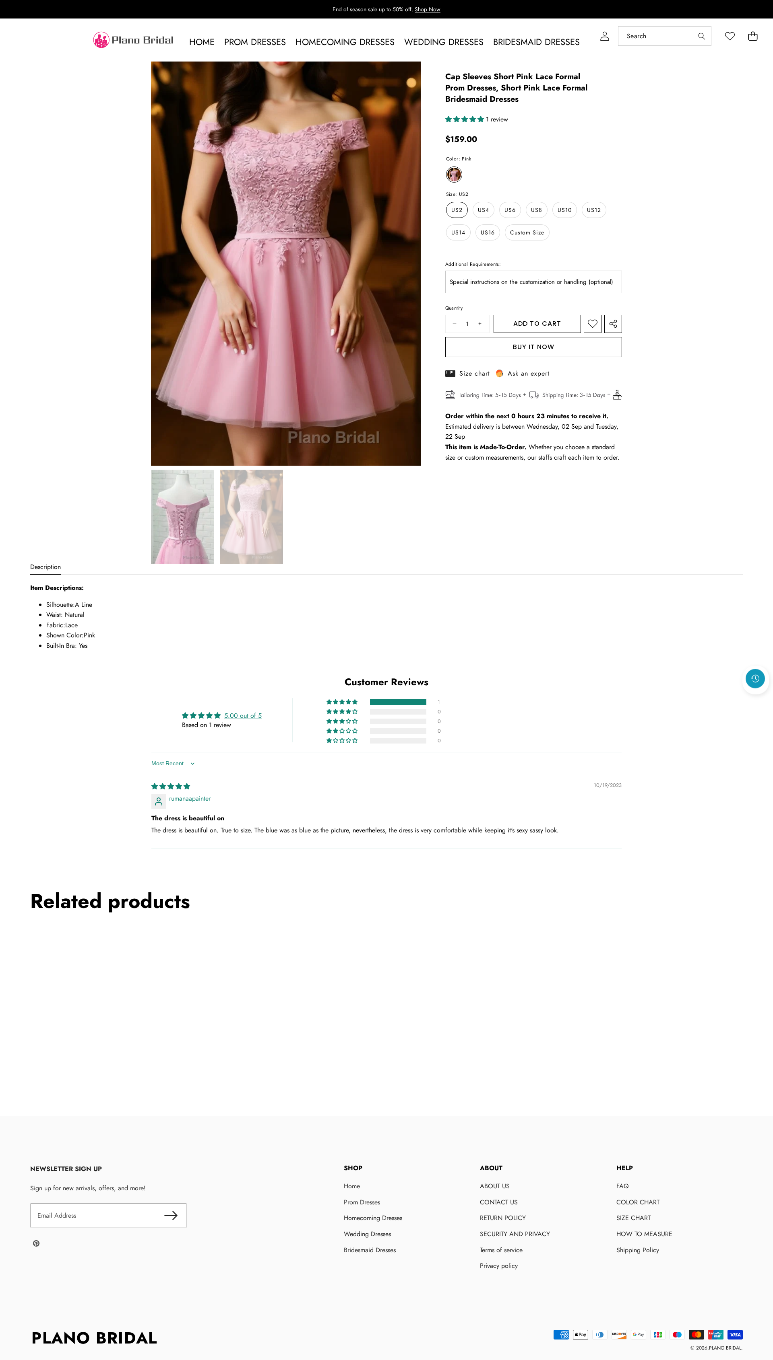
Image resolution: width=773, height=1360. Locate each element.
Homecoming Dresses (373, 1217)
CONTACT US (499, 1202)
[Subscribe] (171, 1216)
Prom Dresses (362, 1202)
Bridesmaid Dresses (370, 1250)
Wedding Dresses (367, 1234)
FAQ (622, 1186)
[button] (753, 36)
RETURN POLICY (503, 1217)
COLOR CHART (637, 1202)
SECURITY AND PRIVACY (515, 1234)
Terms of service (501, 1250)
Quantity (454, 308)
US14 (458, 232)
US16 (488, 232)
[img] (170, 786)
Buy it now (533, 346)
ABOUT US (495, 1186)
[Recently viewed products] (755, 678)
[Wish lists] (730, 36)
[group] (182, 517)
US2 (457, 210)
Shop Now (427, 9)
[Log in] (604, 36)
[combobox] (665, 36)
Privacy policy (499, 1265)
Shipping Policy (637, 1250)
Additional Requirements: (473, 264)
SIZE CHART (633, 1217)
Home (352, 1186)
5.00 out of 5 (243, 715)
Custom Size (527, 232)
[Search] (701, 36)
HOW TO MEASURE (644, 1234)
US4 (483, 210)
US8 (536, 210)
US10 (565, 210)
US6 (510, 210)
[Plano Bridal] (134, 42)
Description (45, 566)
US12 (594, 210)
